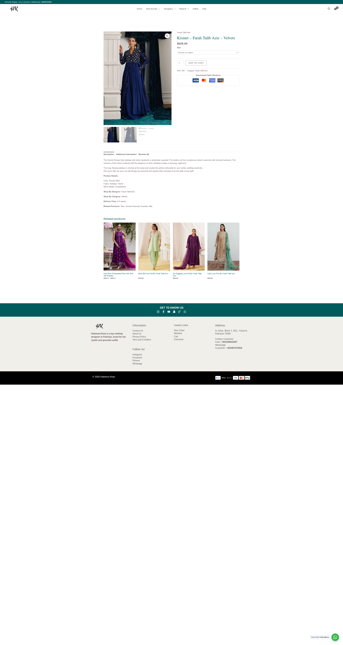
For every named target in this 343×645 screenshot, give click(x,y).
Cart (176, 336)
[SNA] (174, 311)
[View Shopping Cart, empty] (335, 9)
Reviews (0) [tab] (144, 154)
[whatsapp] (185, 311)
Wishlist (178, 333)
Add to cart (196, 63)
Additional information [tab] (126, 154)
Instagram (137, 354)
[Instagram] (158, 311)
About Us (137, 333)
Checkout (178, 339)
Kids (204, 9)
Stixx (123, 206)
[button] (158, 8)
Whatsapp (137, 364)
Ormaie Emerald (133, 206)
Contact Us (138, 331)
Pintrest (136, 360)
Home (139, 9)
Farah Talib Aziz (183, 32)
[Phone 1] (179, 311)
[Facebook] (163, 311)
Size (179, 48)
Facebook (137, 357)
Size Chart (179, 330)
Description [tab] (109, 154)
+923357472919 (46, 2)
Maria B (182, 9)
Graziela (144, 206)
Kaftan (195, 9)
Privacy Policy (139, 337)
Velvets (124, 196)
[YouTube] (168, 311)
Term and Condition (142, 340)
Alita (150, 206)
